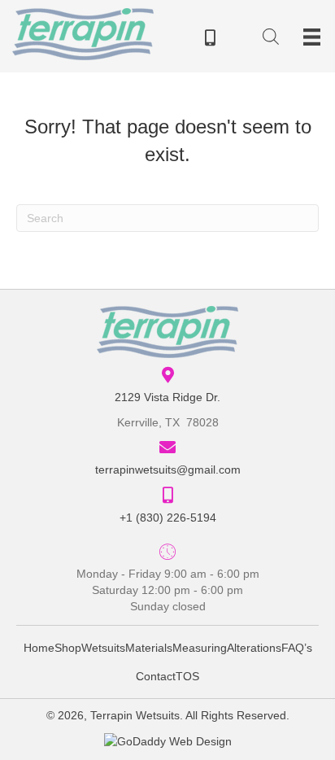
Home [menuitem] (39, 647)
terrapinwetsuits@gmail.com (168, 469)
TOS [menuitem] (187, 676)
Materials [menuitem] (148, 647)
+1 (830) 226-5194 (168, 517)
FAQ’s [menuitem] (296, 647)
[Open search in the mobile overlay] (271, 39)
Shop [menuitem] (67, 647)
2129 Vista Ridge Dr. (167, 397)
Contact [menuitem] (156, 676)
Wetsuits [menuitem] (103, 647)
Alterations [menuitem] (254, 647)
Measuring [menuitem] (199, 647)
